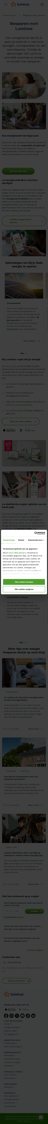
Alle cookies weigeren (24, 589)
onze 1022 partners (17, 553)
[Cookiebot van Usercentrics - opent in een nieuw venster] (34, 533)
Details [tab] (21, 540)
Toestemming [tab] (9, 540)
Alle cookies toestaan (24, 582)
